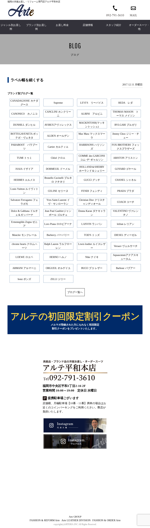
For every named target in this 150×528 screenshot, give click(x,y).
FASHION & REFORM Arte (45, 520)
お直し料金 (62, 25)
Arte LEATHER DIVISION (76, 520)
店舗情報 (88, 25)
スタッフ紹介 (113, 25)
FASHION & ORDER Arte (106, 520)
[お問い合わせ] (133, 10)
